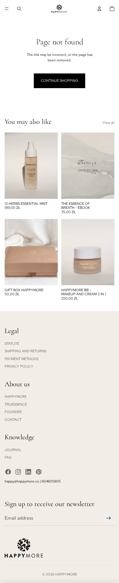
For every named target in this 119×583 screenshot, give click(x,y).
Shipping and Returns (25, 351)
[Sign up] (108, 518)
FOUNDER (13, 412)
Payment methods (21, 359)
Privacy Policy (19, 366)
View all (108, 122)
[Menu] (6, 8)
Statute (12, 343)
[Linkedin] (28, 471)
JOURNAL (13, 450)
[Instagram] (18, 471)
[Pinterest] (38, 471)
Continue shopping (59, 80)
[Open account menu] (99, 8)
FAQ (8, 457)
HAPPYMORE (16, 396)
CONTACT (13, 419)
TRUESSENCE (16, 404)
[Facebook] (8, 471)
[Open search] (19, 8)
